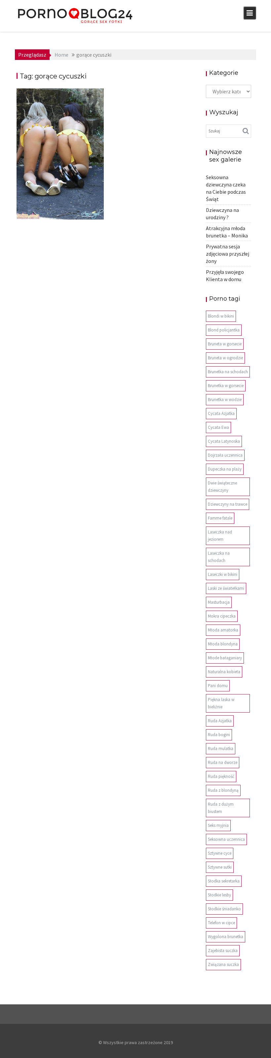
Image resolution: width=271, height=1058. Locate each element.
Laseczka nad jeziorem (220, 535)
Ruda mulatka (220, 748)
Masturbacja (219, 602)
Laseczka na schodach (219, 556)
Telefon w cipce (221, 923)
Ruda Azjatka (220, 721)
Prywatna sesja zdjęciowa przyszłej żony (227, 253)
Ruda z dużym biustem (221, 807)
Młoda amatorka (223, 630)
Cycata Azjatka (221, 413)
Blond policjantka (224, 330)
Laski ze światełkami (226, 588)
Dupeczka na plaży (225, 469)
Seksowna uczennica (226, 839)
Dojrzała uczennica (225, 455)
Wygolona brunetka (225, 936)
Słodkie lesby (219, 895)
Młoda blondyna (223, 644)
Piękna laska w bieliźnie (221, 703)
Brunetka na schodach (228, 372)
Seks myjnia (218, 825)
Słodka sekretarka (224, 881)
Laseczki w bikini (222, 574)
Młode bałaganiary (225, 658)
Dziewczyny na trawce (227, 504)
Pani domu (218, 685)
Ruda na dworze (222, 762)
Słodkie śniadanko (224, 909)
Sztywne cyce (219, 853)
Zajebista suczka (223, 950)
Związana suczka (223, 964)
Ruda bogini (219, 734)
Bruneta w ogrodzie (225, 358)
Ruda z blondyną (223, 790)
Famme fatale (220, 518)
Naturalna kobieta (224, 672)
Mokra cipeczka (222, 616)
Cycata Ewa (218, 427)
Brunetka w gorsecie (226, 385)
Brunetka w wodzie (225, 399)
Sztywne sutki (220, 867)
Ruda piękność (221, 776)
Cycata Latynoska (224, 441)
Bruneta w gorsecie (225, 344)
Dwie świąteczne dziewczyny (222, 486)
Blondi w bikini (221, 316)
